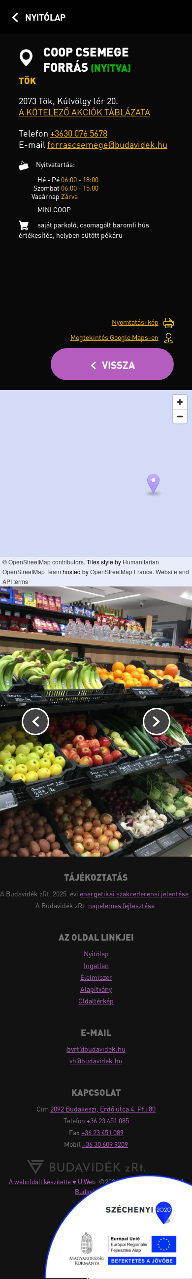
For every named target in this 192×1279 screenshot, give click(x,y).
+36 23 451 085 (108, 1120)
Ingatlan (96, 965)
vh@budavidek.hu (96, 1061)
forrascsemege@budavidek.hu (107, 144)
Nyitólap (45, 17)
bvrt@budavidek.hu (96, 1049)
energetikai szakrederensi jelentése (134, 894)
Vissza (118, 365)
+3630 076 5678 (78, 133)
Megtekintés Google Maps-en (114, 337)
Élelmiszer (96, 977)
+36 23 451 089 (102, 1132)
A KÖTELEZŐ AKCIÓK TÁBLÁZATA (84, 112)
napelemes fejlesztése (121, 905)
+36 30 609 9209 (105, 1144)
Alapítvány (96, 989)
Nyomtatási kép (135, 322)
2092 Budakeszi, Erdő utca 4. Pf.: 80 (103, 1109)
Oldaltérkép (96, 1001)
